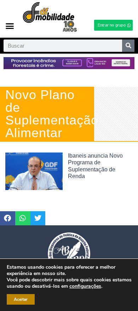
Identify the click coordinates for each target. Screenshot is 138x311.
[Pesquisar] (128, 45)
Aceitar (21, 299)
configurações (85, 286)
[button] (10, 25)
